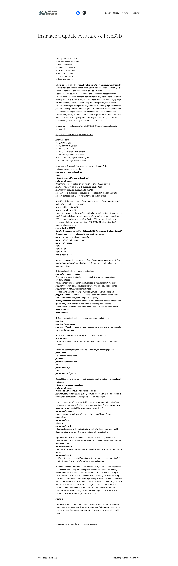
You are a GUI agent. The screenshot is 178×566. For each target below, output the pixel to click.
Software (93, 524)
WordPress (136, 558)
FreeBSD (85, 524)
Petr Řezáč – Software (47, 558)
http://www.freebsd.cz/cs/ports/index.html (74, 134)
